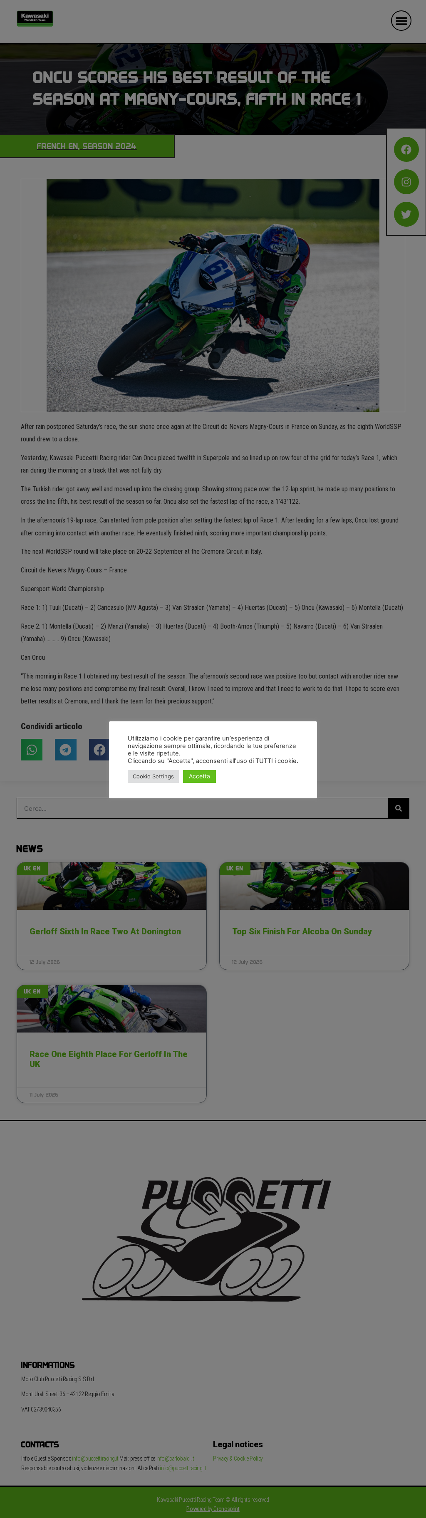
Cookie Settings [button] (153, 776)
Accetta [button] (199, 776)
